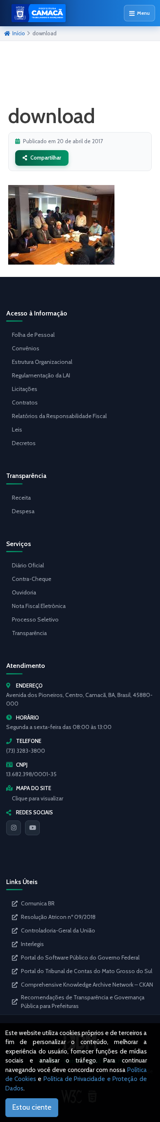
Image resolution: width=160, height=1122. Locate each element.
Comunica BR (38, 903)
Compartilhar (45, 157)
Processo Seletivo (35, 619)
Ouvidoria (24, 592)
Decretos (24, 443)
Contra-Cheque (31, 579)
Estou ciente (31, 1107)
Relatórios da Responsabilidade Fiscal (59, 416)
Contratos (25, 402)
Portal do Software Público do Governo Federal (80, 957)
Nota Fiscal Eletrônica (39, 606)
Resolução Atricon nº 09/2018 (58, 917)
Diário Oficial (28, 565)
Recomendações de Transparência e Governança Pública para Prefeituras (82, 1002)
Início (18, 33)
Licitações (24, 389)
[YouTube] (32, 827)
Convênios (25, 348)
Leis (17, 429)
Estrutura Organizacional (42, 362)
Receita (21, 497)
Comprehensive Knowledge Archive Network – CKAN (87, 984)
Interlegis (32, 944)
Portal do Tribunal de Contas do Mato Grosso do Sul (86, 971)
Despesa (23, 511)
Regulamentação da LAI (41, 375)
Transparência (29, 633)
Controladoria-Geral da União (58, 930)
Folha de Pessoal (33, 334)
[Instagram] (13, 827)
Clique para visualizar (37, 798)
